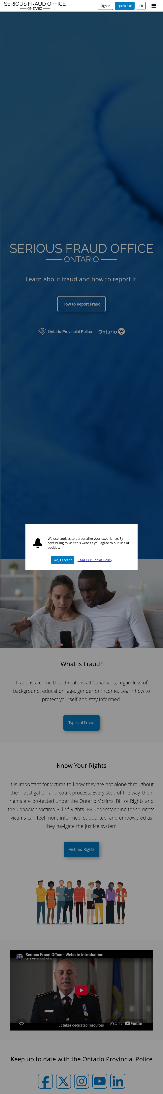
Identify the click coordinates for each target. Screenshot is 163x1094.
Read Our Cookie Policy (95, 560)
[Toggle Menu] (153, 6)
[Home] (35, 9)
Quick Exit (124, 6)
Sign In (105, 6)
